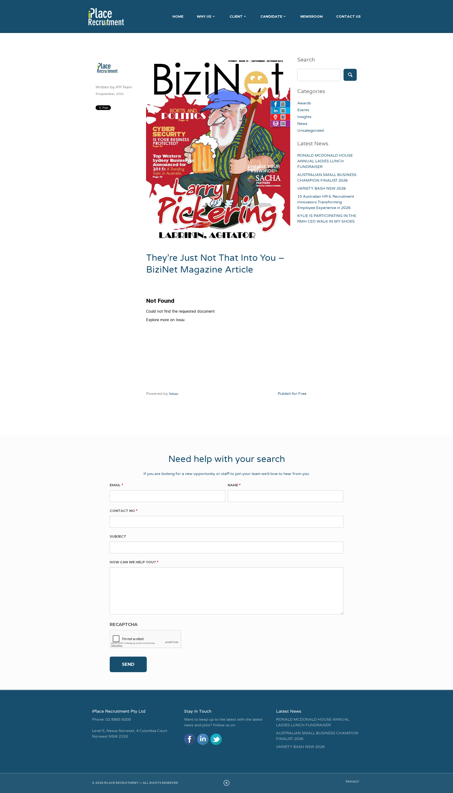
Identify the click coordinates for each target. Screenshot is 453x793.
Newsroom (311, 16)
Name (234, 485)
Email (116, 485)
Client (236, 16)
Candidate (271, 16)
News (302, 123)
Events (303, 110)
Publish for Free (292, 393)
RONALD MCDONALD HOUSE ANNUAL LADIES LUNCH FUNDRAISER (325, 161)
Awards (304, 103)
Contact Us (348, 16)
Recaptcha (124, 624)
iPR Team (124, 87)
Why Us (204, 16)
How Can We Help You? (134, 562)
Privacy (352, 781)
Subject (118, 536)
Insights (304, 116)
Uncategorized (310, 130)
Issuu (173, 393)
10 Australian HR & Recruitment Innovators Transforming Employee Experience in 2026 (325, 202)
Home (177, 16)
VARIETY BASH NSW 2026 (321, 188)
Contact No (123, 511)
